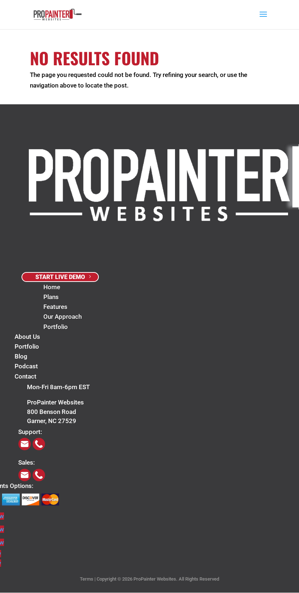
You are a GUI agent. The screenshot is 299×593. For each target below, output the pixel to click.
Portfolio (55, 326)
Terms (86, 579)
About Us (27, 336)
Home (51, 287)
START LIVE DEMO (60, 277)
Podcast (26, 366)
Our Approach (62, 316)
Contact (25, 376)
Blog (21, 356)
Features (55, 306)
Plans (51, 297)
